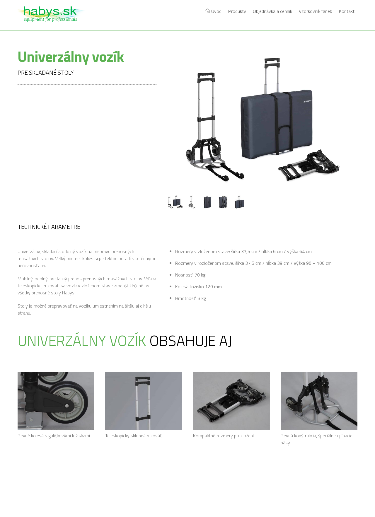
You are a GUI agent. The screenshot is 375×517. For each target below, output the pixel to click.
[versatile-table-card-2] (192, 202)
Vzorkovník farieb (315, 11)
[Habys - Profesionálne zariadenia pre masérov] (54, 18)
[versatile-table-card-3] (208, 202)
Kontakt (346, 11)
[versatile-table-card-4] (224, 202)
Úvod (215, 11)
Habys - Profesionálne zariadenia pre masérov (185, 499)
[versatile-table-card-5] (240, 202)
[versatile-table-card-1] (176, 202)
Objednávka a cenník (272, 11)
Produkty (237, 11)
